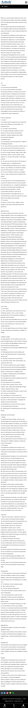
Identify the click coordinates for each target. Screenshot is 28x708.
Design (16, 701)
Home (4, 706)
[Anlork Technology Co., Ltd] (6, 2)
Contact (23, 706)
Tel (14, 706)
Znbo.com (20, 701)
